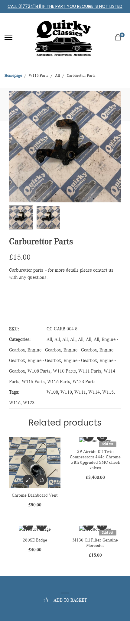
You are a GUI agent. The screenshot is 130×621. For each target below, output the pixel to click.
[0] (118, 37)
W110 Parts (64, 371)
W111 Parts (89, 371)
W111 (80, 392)
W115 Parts (33, 382)
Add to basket (70, 600)
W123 (28, 403)
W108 (52, 392)
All (49, 340)
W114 (94, 392)
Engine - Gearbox (44, 350)
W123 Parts (84, 382)
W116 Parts (58, 382)
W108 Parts (39, 371)
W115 (108, 392)
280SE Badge (35, 540)
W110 (66, 392)
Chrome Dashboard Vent (35, 495)
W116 (15, 403)
